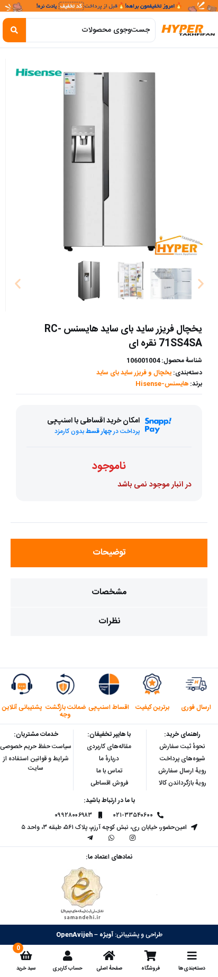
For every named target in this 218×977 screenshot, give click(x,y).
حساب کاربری (67, 968)
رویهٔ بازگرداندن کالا (182, 783)
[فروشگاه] (150, 956)
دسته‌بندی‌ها (191, 968)
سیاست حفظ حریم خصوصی (35, 746)
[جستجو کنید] (14, 30)
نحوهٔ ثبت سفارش (182, 746)
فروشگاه (150, 968)
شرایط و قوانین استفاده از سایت (36, 763)
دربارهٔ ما (109, 758)
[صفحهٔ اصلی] (109, 956)
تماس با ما (109, 771)
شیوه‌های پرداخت (182, 758)
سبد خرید (25, 968)
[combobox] (90, 30)
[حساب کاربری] (67, 956)
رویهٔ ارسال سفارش (182, 771)
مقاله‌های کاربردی (109, 746)
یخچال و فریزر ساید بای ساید (133, 372)
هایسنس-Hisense (161, 384)
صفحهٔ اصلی (109, 968)
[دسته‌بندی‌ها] (192, 956)
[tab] (109, 553)
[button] (17, 283)
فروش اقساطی (109, 783)
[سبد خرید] (26, 956)
